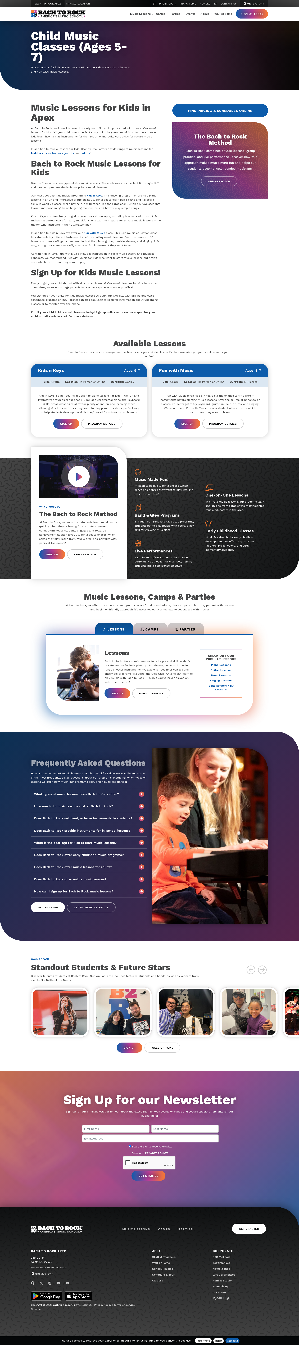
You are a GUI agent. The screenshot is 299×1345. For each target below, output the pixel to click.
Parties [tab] (187, 629)
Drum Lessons (221, 675)
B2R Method (221, 1257)
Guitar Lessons (221, 670)
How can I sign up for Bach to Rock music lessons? (73, 891)
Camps (160, 13)
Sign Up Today (252, 14)
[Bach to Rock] (58, 14)
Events (190, 13)
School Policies (162, 1268)
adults (85, 153)
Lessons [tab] (116, 629)
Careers (157, 1280)
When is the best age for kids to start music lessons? (75, 842)
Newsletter (208, 3)
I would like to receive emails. (151, 1146)
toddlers (37, 153)
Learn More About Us (91, 907)
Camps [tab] (152, 629)
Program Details (102, 423)
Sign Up (66, 423)
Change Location (78, 3)
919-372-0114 (255, 3)
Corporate (223, 1251)
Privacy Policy (102, 1304)
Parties (175, 13)
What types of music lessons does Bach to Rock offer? (76, 794)
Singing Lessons (221, 680)
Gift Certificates (224, 1274)
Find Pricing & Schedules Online (220, 111)
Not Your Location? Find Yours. (49, 1268)
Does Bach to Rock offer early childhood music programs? (79, 855)
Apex (156, 1251)
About (205, 13)
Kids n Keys (94, 195)
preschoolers (53, 153)
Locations (219, 1292)
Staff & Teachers (164, 1257)
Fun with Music (94, 233)
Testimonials (221, 1262)
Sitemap (36, 1309)
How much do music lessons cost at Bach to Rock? (73, 806)
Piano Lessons (221, 665)
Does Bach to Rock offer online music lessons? (70, 879)
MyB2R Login (167, 3)
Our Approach (219, 181)
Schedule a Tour (163, 1274)
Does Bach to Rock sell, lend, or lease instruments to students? (83, 818)
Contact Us (229, 3)
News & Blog (221, 1268)
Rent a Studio (222, 1280)
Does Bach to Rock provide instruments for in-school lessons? (82, 830)
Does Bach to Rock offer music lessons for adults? (73, 867)
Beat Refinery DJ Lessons (221, 687)
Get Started (48, 907)
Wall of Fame (223, 13)
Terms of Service (124, 1304)
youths (69, 153)
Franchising (188, 3)
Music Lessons (140, 13)
